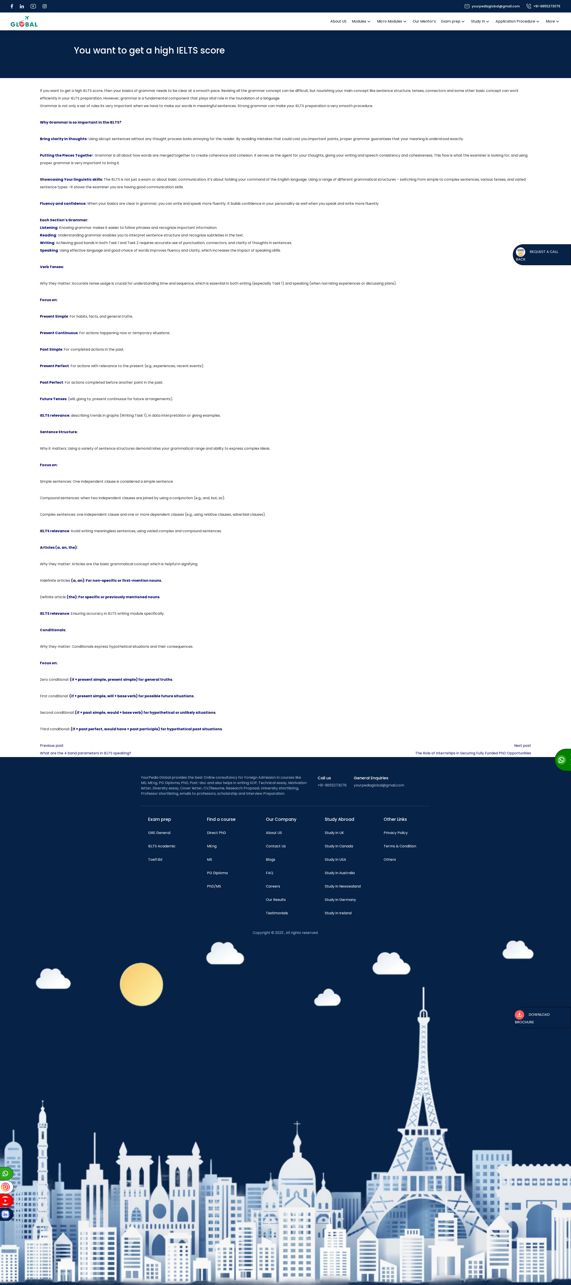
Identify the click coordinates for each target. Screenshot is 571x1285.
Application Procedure (515, 21)
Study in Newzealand (343, 886)
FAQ (269, 872)
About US (338, 21)
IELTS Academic (162, 846)
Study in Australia (340, 872)
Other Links (395, 819)
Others (390, 859)
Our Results (276, 899)
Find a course (221, 819)
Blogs (270, 859)
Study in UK (334, 832)
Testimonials (277, 913)
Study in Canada (339, 846)
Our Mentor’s (424, 21)
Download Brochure (532, 1018)
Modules (359, 21)
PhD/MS (214, 886)
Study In (478, 21)
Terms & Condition (400, 846)
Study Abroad (339, 819)
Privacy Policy (396, 832)
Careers (273, 886)
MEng (212, 846)
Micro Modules (389, 21)
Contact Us (276, 846)
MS (209, 859)
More (550, 21)
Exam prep (450, 21)
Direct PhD (216, 832)
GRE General (159, 832)
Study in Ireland (338, 913)
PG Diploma (217, 872)
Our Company (281, 819)
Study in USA (335, 859)
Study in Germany (340, 899)
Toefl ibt (155, 859)
